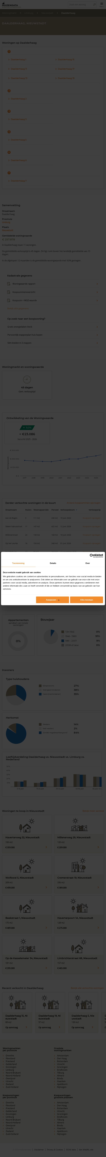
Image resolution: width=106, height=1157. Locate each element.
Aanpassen (51, 600)
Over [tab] (87, 563)
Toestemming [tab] (18, 563)
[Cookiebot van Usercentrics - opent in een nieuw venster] (91, 556)
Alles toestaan (86, 600)
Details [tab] (53, 563)
